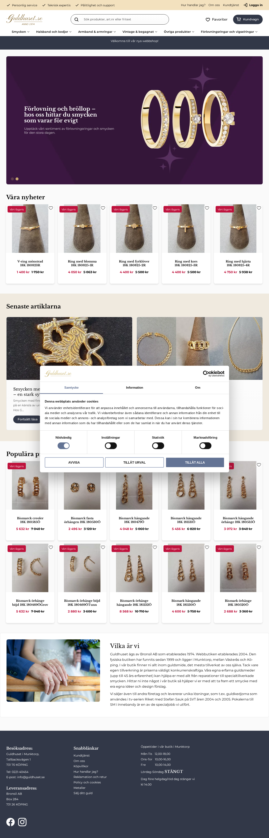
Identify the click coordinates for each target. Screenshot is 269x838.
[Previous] (11, 120)
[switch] (111, 445)
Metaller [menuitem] (80, 788)
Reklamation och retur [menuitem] (90, 777)
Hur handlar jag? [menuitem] (193, 5)
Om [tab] (197, 387)
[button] (217, 19)
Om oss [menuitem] (214, 5)
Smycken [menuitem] (19, 32)
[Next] (257, 120)
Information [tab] (134, 387)
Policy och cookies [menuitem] (87, 782)
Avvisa (74, 462)
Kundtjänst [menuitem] (231, 5)
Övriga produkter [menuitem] (177, 32)
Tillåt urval (134, 462)
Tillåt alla (195, 462)
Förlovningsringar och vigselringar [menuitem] (227, 32)
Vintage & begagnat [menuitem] (138, 32)
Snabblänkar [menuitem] (86, 748)
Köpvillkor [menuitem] (81, 766)
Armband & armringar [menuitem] (95, 32)
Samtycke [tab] (71, 387)
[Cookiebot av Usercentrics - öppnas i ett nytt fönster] (206, 374)
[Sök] (76, 19)
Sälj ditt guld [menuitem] (83, 793)
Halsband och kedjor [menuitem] (52, 32)
